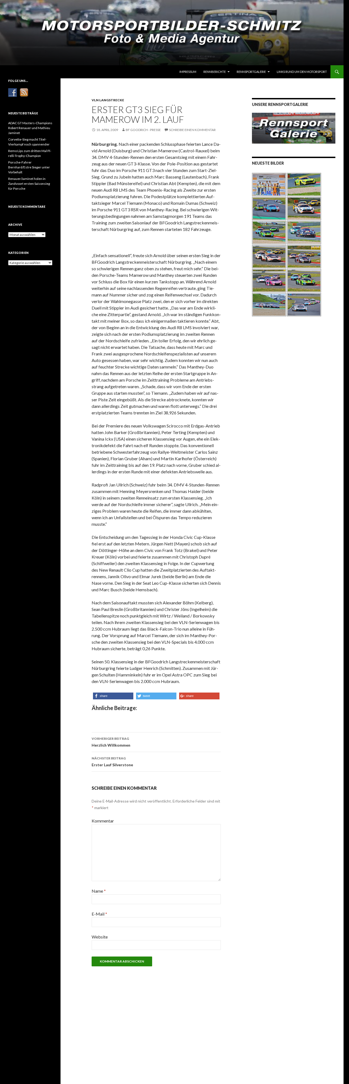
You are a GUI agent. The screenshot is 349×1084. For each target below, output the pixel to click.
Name (99, 890)
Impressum (187, 71)
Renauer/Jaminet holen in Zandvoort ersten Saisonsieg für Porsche (29, 184)
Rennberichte (214, 71)
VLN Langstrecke (108, 100)
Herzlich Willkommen (111, 741)
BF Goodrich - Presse (143, 130)
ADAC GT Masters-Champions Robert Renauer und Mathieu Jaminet (30, 128)
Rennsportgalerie (251, 71)
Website (100, 936)
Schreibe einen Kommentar (192, 130)
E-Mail (99, 913)
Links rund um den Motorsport (302, 71)
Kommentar (103, 820)
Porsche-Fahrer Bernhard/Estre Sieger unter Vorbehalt (29, 167)
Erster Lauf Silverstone (112, 761)
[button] (113, 696)
